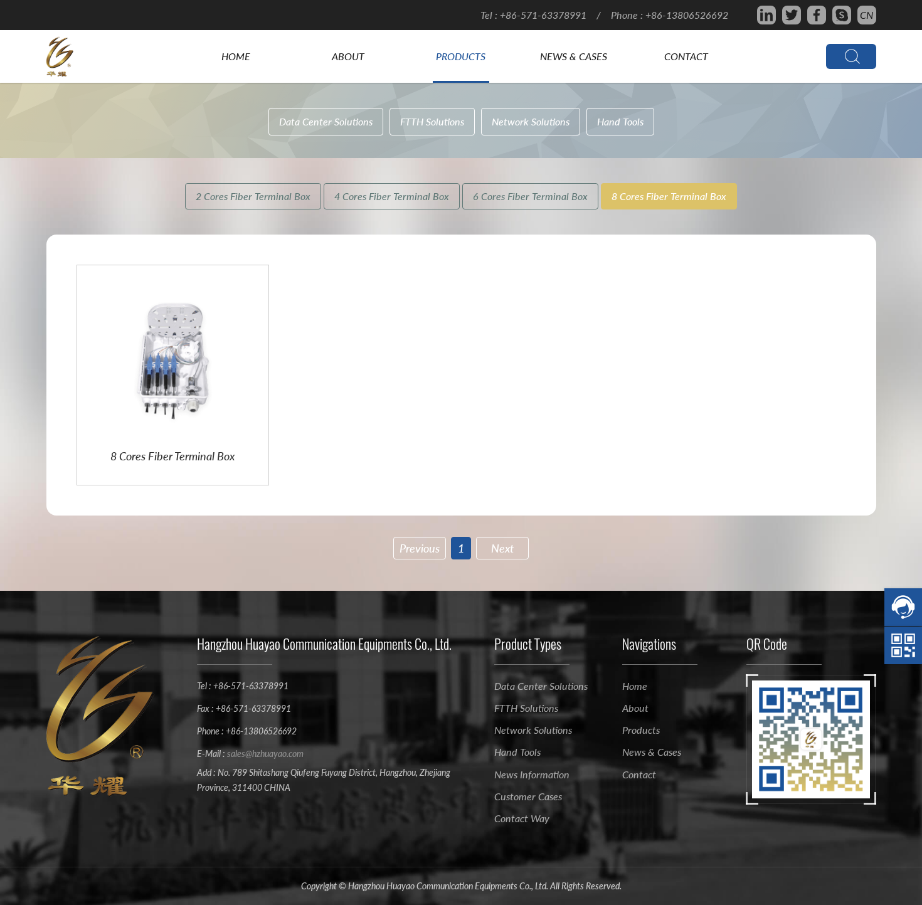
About (348, 56)
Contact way (521, 818)
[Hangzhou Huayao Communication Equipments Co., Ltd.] (71, 56)
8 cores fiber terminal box (669, 196)
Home (235, 56)
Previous (420, 548)
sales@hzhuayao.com (265, 753)
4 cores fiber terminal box (391, 196)
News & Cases (573, 56)
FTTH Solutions (432, 121)
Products (460, 56)
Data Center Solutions (326, 121)
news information (532, 774)
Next (502, 548)
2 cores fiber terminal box (253, 196)
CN (866, 15)
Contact (686, 56)
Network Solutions (531, 121)
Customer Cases (528, 796)
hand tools (620, 121)
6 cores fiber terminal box (530, 196)
